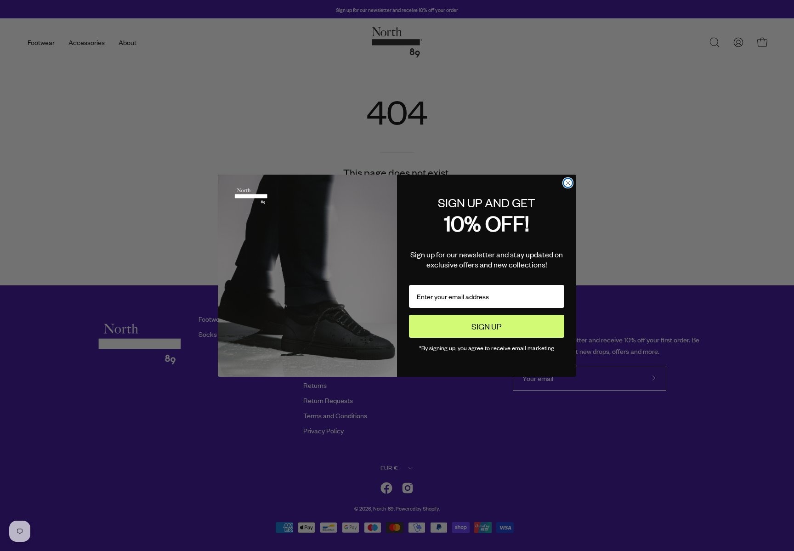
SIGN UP (486, 325)
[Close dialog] (568, 182)
